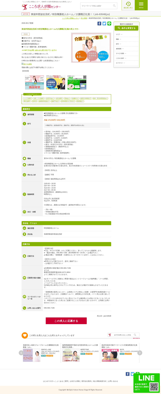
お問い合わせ (113, 381)
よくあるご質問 (62, 381)
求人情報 (84, 18)
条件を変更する (126, 28)
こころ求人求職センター (70, 18)
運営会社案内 (86, 381)
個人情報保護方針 (99, 381)
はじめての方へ (49, 381)
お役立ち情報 (75, 381)
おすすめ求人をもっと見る (122, 335)
